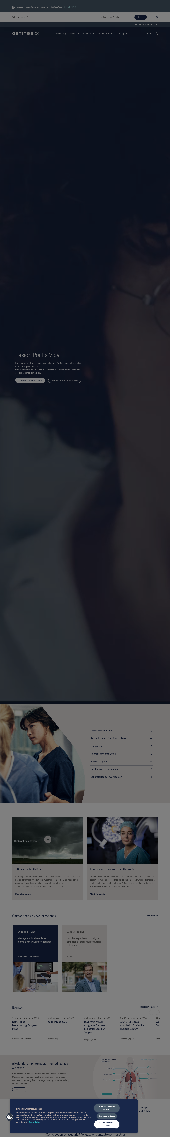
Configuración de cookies (107, 1124)
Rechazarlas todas (106, 1116)
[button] (10, 1117)
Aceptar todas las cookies (107, 1107)
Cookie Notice (34, 1122)
